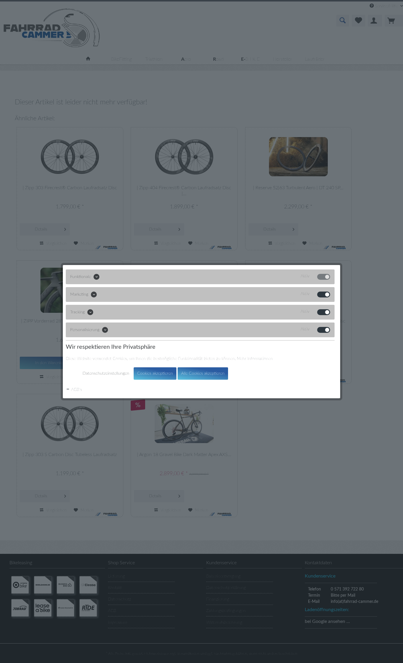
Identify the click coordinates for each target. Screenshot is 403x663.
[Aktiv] (323, 277)
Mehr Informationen (255, 359)
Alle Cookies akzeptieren (203, 373)
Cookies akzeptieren (155, 373)
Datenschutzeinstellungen (106, 373)
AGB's (76, 390)
